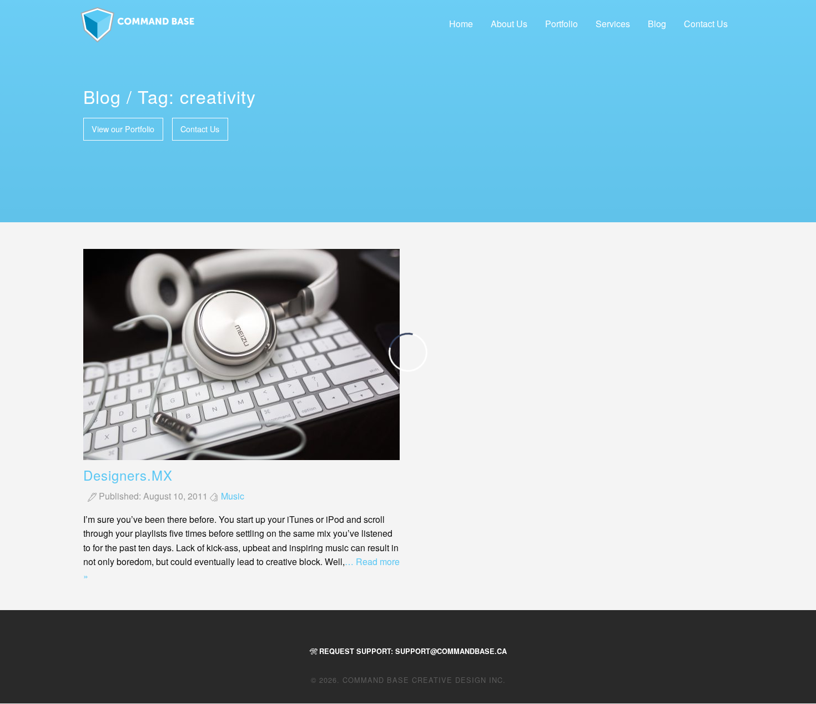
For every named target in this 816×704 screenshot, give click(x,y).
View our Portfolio (123, 128)
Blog (657, 23)
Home (461, 23)
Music (232, 496)
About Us (509, 23)
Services (613, 23)
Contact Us (706, 23)
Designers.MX (128, 475)
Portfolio (561, 23)
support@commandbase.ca (451, 651)
